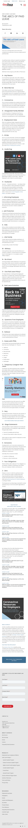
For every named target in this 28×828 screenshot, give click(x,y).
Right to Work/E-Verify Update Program (11, 765)
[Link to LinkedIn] (20, 826)
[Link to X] (23, 826)
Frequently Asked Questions (8, 744)
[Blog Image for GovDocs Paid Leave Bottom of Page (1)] (14, 501)
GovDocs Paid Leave (6, 778)
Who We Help (5, 737)
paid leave (4, 636)
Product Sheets (5, 805)
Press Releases (5, 807)
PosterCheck (5, 770)
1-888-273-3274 (5, 727)
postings (14, 634)
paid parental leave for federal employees (15, 479)
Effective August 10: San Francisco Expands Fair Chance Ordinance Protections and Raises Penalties (14, 540)
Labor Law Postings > (6, 757)
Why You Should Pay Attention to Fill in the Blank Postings (13, 533)
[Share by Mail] (23, 33)
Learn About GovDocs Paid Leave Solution (14, 420)
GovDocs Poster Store (8, 647)
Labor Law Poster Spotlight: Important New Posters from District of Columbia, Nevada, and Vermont (13, 522)
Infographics (5, 795)
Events (3, 739)
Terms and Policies (6, 780)
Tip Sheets (4, 802)
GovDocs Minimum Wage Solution (9, 775)
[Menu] (24, 5)
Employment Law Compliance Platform (10, 755)
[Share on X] (11, 33)
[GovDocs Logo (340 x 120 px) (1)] (11, 5)
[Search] (20, 5)
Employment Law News (7, 793)
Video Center (5, 814)
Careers (4, 742)
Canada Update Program (8, 767)
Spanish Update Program (8, 760)
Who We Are (4, 735)
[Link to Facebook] (25, 826)
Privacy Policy (5, 782)
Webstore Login (22, 1)
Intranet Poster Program (8, 773)
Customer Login (7, 1)
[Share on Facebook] (5, 33)
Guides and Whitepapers (7, 800)
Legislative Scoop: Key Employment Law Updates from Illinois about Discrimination (13, 528)
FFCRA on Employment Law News (13, 145)
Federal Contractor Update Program (10, 762)
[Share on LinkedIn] (17, 33)
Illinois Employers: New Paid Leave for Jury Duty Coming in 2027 (12, 515)
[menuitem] (20, 5)
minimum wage (19, 634)
